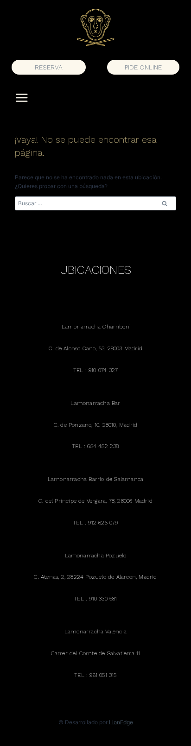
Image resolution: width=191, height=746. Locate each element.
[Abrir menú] (22, 97)
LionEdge (121, 722)
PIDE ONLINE (143, 67)
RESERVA (49, 67)
